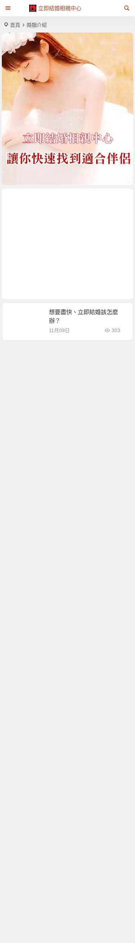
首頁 (15, 25)
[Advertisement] (68, 244)
